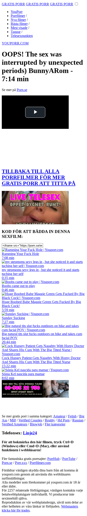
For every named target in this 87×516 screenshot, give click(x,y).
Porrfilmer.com (40, 463)
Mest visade (19, 28)
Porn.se (22, 90)
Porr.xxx (21, 463)
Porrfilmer (18, 16)
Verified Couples (30, 420)
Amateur (59, 416)
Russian (77, 420)
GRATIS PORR (13, 4)
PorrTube (68, 459)
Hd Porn (64, 420)
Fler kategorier (55, 424)
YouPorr (17, 12)
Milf (13, 420)
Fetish (72, 416)
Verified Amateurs (14, 424)
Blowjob (36, 424)
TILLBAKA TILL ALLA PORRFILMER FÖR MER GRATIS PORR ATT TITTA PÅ (38, 177)
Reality (50, 420)
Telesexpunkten (22, 36)
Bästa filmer (19, 24)
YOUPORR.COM (15, 43)
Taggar (16, 32)
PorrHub (53, 459)
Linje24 (30, 433)
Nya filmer (18, 20)
